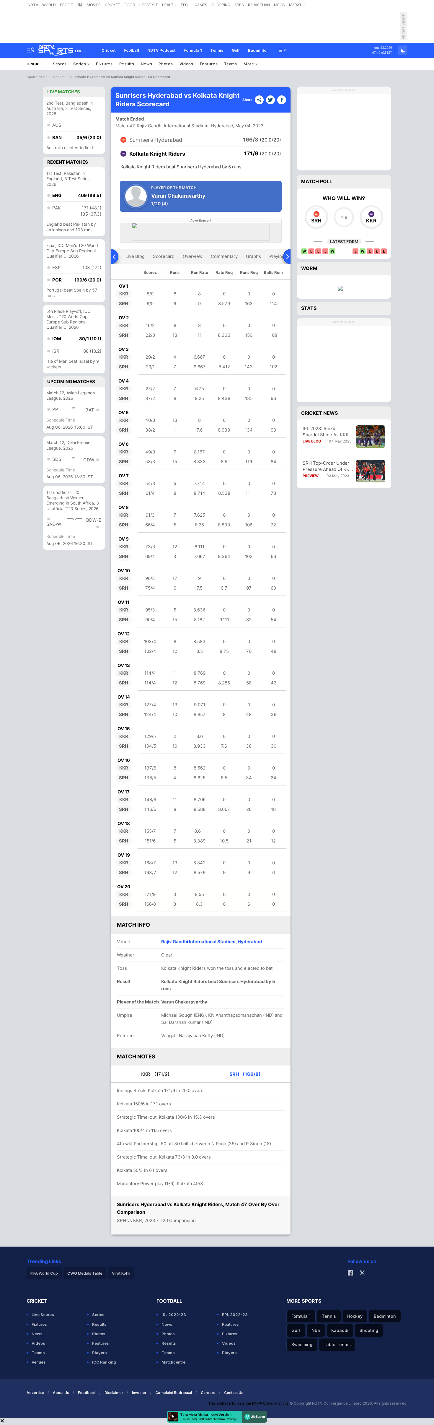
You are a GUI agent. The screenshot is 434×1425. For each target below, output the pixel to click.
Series (80, 63)
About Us (61, 1392)
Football (131, 50)
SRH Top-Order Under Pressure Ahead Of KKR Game (327, 466)
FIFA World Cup (44, 1273)
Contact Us (233, 1392)
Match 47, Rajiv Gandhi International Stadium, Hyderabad (174, 125)
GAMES (201, 5)
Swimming (301, 1344)
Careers (208, 1392)
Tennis (216, 50)
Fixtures (104, 63)
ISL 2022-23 (173, 1314)
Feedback (87, 1392)
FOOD (130, 5)
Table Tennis (337, 1344)
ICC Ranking (104, 1362)
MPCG (279, 5)
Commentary (224, 256)
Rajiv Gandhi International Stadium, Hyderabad (211, 941)
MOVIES (94, 5)
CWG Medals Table (84, 1273)
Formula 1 (193, 50)
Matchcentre (173, 1362)
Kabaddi (339, 1330)
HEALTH (169, 5)
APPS (239, 5)
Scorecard (163, 256)
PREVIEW (311, 476)
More (249, 63)
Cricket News (319, 413)
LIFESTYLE (148, 5)
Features (209, 63)
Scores (60, 63)
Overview (193, 256)
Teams (230, 63)
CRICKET (112, 5)
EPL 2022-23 (235, 1314)
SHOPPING (220, 5)
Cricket (108, 50)
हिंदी (80, 5)
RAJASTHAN (259, 5)
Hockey (355, 1316)
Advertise (35, 1392)
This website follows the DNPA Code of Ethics (249, 1403)
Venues (39, 1362)
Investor (139, 1392)
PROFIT (66, 5)
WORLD (49, 5)
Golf (236, 50)
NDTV (33, 5)
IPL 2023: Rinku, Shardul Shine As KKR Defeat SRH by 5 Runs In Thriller (326, 432)
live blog (135, 256)
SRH (245, 1074)
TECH (185, 5)
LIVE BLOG (312, 441)
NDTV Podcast (161, 50)
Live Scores (43, 1314)
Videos (186, 63)
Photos (166, 63)
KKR (155, 1074)
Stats (308, 308)
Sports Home (37, 77)
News (146, 63)
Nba (315, 1330)
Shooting (369, 1330)
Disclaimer (114, 1392)
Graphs (253, 256)
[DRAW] (344, 217)
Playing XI (279, 256)
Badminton (258, 50)
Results (126, 63)
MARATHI (297, 5)
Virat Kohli (121, 1273)
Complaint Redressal (173, 1392)
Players (99, 1352)
